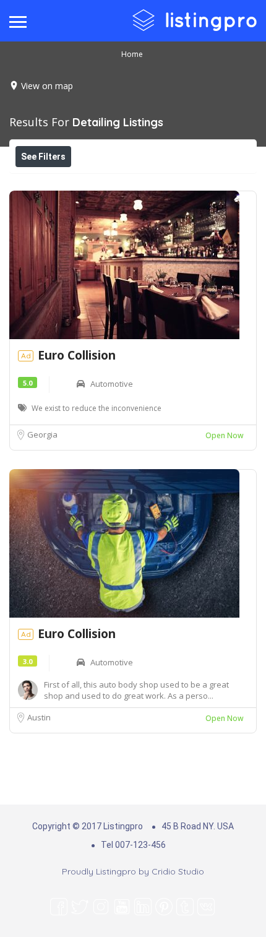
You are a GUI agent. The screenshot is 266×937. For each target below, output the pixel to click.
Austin (39, 717)
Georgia (42, 434)
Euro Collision (77, 355)
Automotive (111, 383)
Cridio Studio (178, 871)
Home (132, 54)
